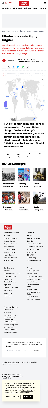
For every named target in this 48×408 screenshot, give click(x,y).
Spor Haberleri (9, 247)
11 (25, 74)
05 (12, 74)
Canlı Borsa (31, 241)
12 (27, 74)
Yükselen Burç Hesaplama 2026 (10, 328)
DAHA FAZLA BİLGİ (12, 397)
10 (23, 74)
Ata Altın (30, 268)
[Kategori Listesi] (45, 3)
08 (19, 74)
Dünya (27, 8)
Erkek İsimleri (8, 310)
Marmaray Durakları (11, 307)
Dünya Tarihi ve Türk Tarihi (34, 293)
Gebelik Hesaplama (11, 325)
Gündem (6, 8)
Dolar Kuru (30, 233)
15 (33, 74)
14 (31, 74)
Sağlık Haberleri (9, 252)
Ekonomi (17, 8)
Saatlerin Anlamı (10, 282)
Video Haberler (32, 282)
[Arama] (3, 3)
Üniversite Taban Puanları (33, 286)
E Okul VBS (30, 255)
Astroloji (7, 271)
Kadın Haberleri (9, 255)
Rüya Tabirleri (32, 289)
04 (10, 74)
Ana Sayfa (6, 31)
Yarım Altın (8, 296)
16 (36, 74)
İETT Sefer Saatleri (10, 322)
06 (14, 74)
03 (8, 74)
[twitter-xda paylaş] (9, 67)
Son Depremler (9, 268)
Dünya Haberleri (9, 249)
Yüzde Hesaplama (10, 332)
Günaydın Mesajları (11, 287)
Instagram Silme (10, 276)
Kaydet (36, 351)
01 (3, 74)
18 (40, 74)
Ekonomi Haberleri (10, 238)
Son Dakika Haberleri (11, 233)
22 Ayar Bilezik (32, 274)
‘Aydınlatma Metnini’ (12, 393)
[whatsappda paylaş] (23, 67)
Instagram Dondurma (12, 274)
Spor (35, 8)
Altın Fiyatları (8, 261)
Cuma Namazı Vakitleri (35, 247)
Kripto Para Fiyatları (34, 238)
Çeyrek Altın (8, 293)
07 (16, 74)
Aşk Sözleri (8, 285)
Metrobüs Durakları (33, 300)
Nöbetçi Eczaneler (33, 249)
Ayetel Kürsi (8, 279)
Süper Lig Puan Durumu (35, 279)
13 (29, 74)
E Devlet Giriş (31, 258)
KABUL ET (27, 397)
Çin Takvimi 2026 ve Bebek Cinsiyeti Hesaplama (11, 317)
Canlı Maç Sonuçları (34, 276)
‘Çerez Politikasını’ (27, 391)
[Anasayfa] (8, 227)
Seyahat (15, 31)
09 (21, 74)
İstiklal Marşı (31, 252)
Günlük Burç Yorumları (35, 261)
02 (6, 74)
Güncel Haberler (9, 241)
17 (38, 74)
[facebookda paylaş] (4, 67)
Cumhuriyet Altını (33, 271)
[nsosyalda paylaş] (13, 67)
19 (42, 74)
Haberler (7, 235)
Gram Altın (8, 290)
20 (45, 74)
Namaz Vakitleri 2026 (34, 244)
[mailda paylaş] (27, 67)
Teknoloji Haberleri (10, 258)
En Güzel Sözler (32, 297)
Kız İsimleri (7, 313)
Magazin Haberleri (10, 244)
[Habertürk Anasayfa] (24, 3)
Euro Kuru (30, 235)
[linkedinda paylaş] (18, 67)
